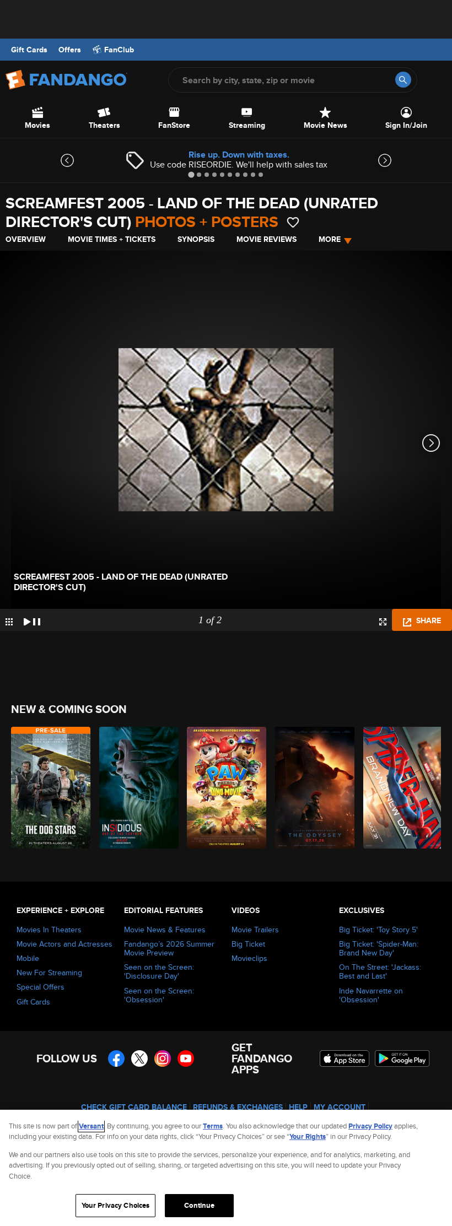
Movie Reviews (266, 239)
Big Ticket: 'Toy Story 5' (378, 929)
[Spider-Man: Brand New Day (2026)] (401, 788)
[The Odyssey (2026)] (313, 788)
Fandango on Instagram (162, 1058)
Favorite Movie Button (293, 222)
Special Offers (40, 986)
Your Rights (307, 1136)
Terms (213, 1126)
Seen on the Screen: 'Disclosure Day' (159, 971)
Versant (91, 1126)
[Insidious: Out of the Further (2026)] (137, 788)
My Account (339, 1106)
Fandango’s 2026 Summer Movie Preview (169, 948)
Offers (69, 49)
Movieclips (249, 958)
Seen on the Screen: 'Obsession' (159, 995)
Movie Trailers (255, 929)
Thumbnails (9, 621)
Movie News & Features (165, 929)
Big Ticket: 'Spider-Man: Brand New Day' (378, 948)
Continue (199, 1205)
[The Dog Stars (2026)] (49, 788)
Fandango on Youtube (185, 1058)
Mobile (28, 958)
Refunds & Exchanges (238, 1106)
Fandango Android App (402, 1058)
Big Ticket (248, 943)
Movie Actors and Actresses (64, 943)
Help (298, 1106)
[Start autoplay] (32, 620)
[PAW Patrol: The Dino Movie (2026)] (224, 788)
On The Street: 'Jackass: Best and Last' (380, 971)
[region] (226, 1168)
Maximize (382, 621)
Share (427, 620)
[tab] (191, 174)
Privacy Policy (370, 1126)
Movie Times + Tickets (111, 239)
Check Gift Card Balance (134, 1106)
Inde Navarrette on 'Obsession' (371, 995)
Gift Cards (29, 49)
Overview (26, 239)
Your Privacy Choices (116, 1205)
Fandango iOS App (344, 1058)
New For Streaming (49, 972)
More (330, 239)
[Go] (403, 80)
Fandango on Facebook (116, 1058)
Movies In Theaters (49, 929)
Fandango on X (139, 1058)
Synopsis (195, 239)
